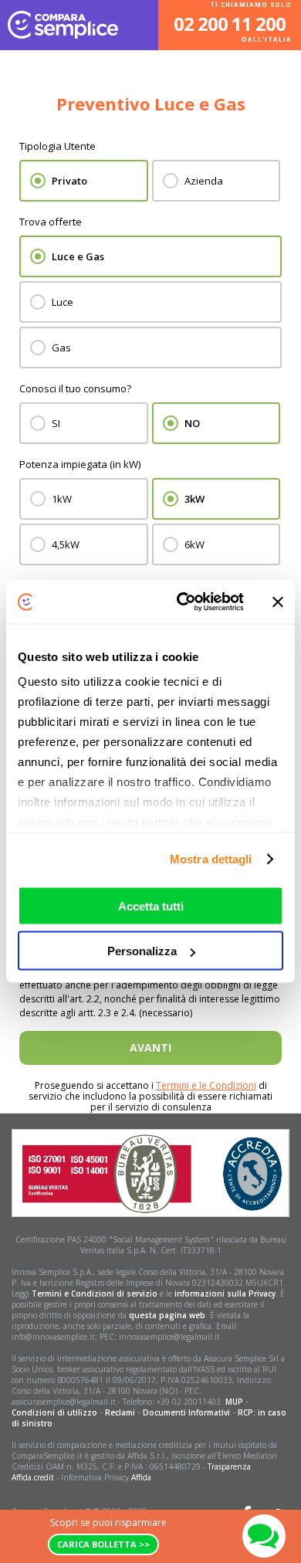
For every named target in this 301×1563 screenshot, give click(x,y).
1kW (62, 499)
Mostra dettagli (211, 859)
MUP (234, 1401)
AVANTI (150, 1047)
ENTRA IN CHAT (264, 1536)
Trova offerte (50, 222)
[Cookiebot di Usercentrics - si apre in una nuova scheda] (182, 602)
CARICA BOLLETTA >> (103, 1544)
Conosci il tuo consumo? (75, 388)
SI (56, 423)
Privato (69, 181)
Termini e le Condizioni (206, 1085)
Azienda (203, 181)
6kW (194, 544)
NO (192, 423)
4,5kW (65, 544)
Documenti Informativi (186, 1412)
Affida (141, 1477)
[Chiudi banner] (277, 601)
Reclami (120, 1412)
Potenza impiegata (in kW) (79, 464)
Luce (62, 302)
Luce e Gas (78, 256)
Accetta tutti (151, 905)
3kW (194, 499)
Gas (61, 347)
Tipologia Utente (57, 146)
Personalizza (142, 951)
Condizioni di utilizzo (54, 1412)
